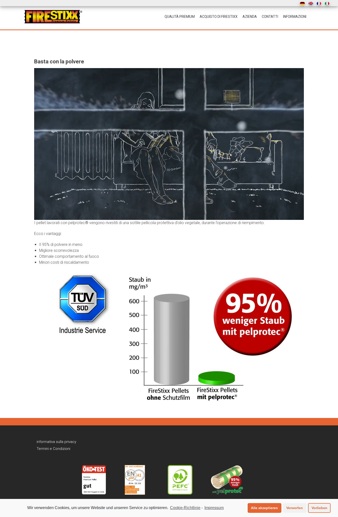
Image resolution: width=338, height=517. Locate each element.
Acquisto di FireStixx (219, 17)
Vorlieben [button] (319, 508)
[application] (169, 144)
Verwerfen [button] (294, 508)
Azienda (249, 17)
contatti (270, 17)
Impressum (214, 508)
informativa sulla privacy (56, 441)
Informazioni (294, 17)
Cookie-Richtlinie (185, 508)
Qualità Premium (180, 17)
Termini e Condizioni (53, 448)
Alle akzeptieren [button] (264, 508)
